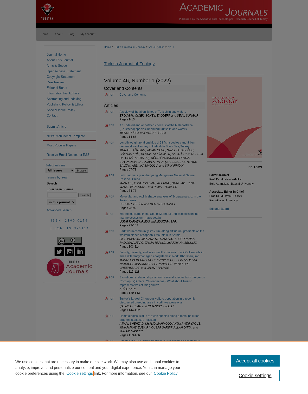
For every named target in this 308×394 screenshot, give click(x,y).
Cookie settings (79, 373)
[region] (154, 367)
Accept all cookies (255, 360)
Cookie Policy (166, 373)
